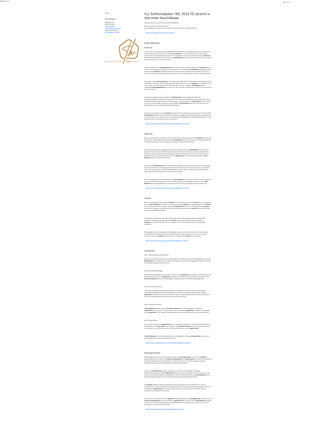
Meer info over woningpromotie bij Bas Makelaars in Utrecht (165, 409)
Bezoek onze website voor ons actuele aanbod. (160, 33)
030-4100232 (110, 26)
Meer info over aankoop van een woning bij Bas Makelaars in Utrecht (167, 188)
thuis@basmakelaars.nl (113, 28)
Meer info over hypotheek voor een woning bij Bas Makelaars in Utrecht (168, 343)
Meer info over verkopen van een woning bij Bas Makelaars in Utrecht (167, 124)
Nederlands (287, 2)
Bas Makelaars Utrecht (112, 32)
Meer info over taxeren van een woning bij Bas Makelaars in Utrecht (167, 241)
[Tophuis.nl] (122, 51)
